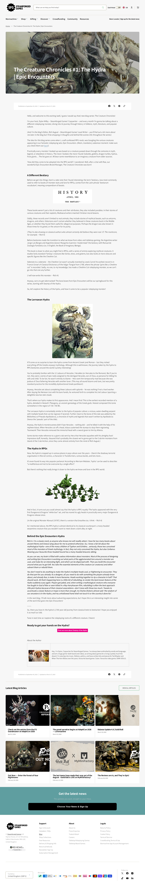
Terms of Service (106, 837)
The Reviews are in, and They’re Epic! (113, 775)
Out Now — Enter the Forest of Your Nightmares (23, 776)
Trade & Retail (74, 834)
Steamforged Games (14, 834)
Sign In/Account (44, 828)
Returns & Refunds (45, 846)
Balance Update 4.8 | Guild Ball (110, 729)
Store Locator (114, 19)
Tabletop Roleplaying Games (79, 840)
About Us (72, 828)
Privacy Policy (105, 831)
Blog (40, 834)
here (46, 145)
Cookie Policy (105, 834)
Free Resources (44, 840)
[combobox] (70, 7)
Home (8, 26)
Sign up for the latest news (129, 19)
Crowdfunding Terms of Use (110, 840)
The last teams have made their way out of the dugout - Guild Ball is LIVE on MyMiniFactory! (72, 776)
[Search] (103, 7)
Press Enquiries (74, 831)
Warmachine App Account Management (114, 843)
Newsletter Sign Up (46, 850)
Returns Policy (105, 828)
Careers (71, 837)
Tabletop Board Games (77, 843)
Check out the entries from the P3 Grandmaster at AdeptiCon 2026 (22, 730)
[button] (131, 7)
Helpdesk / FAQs (45, 831)
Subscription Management (48, 853)
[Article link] (28, 716)
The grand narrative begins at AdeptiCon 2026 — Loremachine (72, 730)
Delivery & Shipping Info (47, 843)
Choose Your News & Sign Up (72, 806)
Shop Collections (45, 837)
